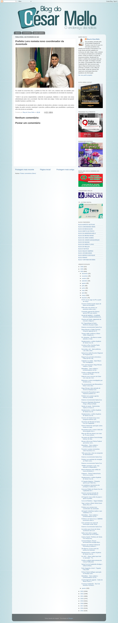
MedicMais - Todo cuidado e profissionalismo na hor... (89, 369)
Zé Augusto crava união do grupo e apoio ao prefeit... (91, 497)
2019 (82, 601)
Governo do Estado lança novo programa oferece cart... (90, 418)
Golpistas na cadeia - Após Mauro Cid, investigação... (91, 361)
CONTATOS (27, 33)
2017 (82, 606)
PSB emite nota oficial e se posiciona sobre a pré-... (89, 308)
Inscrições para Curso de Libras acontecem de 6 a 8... (90, 529)
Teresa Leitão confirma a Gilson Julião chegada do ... (90, 334)
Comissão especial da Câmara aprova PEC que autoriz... (90, 312)
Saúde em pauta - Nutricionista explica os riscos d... (90, 407)
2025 (82, 269)
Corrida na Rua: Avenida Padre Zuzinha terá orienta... (90, 346)
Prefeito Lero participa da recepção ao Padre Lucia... (91, 460)
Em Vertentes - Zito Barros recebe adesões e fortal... (91, 338)
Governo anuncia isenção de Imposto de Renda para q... (90, 493)
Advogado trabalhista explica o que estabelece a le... (91, 511)
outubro (84, 278)
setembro (85, 281)
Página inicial (45, 170)
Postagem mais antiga (65, 170)
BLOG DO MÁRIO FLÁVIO (86, 244)
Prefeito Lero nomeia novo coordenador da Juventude (90, 508)
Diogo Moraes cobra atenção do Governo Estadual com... (90, 389)
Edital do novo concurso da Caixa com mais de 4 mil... (91, 377)
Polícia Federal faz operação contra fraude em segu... (91, 426)
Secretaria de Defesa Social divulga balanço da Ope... (91, 438)
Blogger (70, 618)
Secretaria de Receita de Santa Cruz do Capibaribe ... (90, 422)
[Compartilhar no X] (48, 112)
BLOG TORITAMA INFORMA (86, 259)
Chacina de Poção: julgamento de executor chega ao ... (91, 320)
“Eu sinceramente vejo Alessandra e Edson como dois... (92, 385)
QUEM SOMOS (39, 33)
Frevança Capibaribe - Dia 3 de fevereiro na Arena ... (90, 584)
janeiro (84, 588)
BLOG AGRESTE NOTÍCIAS (86, 224)
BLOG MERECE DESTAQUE (86, 255)
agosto (84, 283)
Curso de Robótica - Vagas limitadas (92, 501)
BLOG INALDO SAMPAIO (85, 251)
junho (83, 288)
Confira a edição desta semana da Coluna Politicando (91, 561)
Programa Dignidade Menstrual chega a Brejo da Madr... (90, 403)
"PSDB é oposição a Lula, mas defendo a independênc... (90, 466)
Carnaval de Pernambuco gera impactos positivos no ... (90, 392)
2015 (82, 610)
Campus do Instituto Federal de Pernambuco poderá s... (90, 545)
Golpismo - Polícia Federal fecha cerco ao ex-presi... (91, 474)
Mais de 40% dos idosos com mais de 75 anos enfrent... (91, 434)
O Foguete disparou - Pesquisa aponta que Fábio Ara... (90, 482)
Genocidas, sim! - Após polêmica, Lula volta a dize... (91, 349)
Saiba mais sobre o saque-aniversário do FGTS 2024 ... (90, 533)
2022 (82, 593)
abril (83, 293)
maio (83, 290)
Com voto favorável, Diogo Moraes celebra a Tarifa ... (91, 365)
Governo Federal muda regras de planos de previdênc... (91, 304)
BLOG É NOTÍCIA (83, 249)
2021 (82, 596)
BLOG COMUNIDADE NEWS (86, 226)
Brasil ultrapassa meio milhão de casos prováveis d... (90, 470)
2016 (82, 608)
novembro (85, 276)
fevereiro (84, 297)
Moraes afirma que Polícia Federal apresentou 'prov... (91, 442)
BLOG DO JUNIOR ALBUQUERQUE (88, 240)
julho (83, 285)
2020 (82, 598)
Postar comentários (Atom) (28, 173)
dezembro (85, 273)
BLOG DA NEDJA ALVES (85, 229)
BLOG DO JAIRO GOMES (86, 238)
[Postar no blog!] (47, 112)
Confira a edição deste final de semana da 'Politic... (90, 373)
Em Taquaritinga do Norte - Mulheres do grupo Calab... (90, 324)
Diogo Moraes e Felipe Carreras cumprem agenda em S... (90, 330)
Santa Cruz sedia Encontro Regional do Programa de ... (92, 353)
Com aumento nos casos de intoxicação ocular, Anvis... (89, 523)
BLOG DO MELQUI (84, 246)
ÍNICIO (18, 33)
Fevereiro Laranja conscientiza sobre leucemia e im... (90, 449)
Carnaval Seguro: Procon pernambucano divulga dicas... (91, 541)
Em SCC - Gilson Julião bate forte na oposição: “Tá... (91, 557)
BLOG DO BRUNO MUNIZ (86, 235)
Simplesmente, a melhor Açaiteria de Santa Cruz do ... (91, 342)
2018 (82, 603)
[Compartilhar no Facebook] (50, 112)
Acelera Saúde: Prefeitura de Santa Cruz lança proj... (91, 537)
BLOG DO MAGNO (84, 242)
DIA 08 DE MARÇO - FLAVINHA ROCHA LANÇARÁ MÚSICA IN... (91, 316)
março (84, 295)
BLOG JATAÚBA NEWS (85, 253)
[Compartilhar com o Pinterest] (52, 112)
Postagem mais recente (24, 170)
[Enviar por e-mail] (45, 112)
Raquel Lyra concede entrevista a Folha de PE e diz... (91, 357)
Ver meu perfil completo (85, 75)
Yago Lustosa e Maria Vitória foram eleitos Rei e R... (91, 504)
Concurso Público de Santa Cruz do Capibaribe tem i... (91, 489)
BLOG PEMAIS (82, 257)
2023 (82, 591)
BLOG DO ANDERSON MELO (87, 233)
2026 (82, 266)
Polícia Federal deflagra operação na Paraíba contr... (91, 572)
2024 (82, 271)
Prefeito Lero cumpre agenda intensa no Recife (90, 396)
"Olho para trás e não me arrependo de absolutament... (92, 453)
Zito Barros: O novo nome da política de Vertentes (89, 549)
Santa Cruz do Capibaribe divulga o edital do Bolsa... (91, 565)
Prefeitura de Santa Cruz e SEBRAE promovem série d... (92, 519)
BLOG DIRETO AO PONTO (86, 231)
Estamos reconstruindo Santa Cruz (91, 327)
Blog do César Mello (93, 39)
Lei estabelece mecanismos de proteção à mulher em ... (90, 486)
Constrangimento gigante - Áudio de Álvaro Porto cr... (92, 580)
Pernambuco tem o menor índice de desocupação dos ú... (92, 430)
